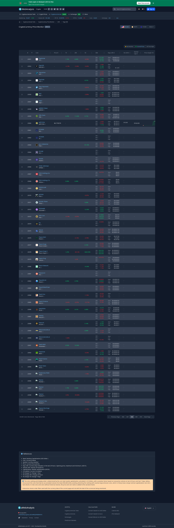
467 (127, 417)
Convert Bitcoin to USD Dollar (97, 517)
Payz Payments (43, 86)
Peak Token (42, 366)
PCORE (41, 151)
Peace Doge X (43, 251)
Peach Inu (42, 294)
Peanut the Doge (44, 408)
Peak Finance (43, 359)
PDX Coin (42, 215)
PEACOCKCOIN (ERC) (45, 337)
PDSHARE (42, 208)
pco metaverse (43, 144)
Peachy (41, 315)
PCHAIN (41, 129)
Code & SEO (115, 510)
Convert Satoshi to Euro (95, 514)
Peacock (41, 322)
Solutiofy (44, 526)
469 (136, 417)
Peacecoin (42, 273)
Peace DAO (42, 237)
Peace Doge (42, 244)
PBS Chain (42, 115)
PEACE (41, 230)
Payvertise (42, 72)
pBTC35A (42, 122)
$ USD (127, 27)
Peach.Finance (43, 301)
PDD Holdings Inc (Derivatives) (48, 173)
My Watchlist (130, 46)
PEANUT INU (43, 401)
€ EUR (144, 27)
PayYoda (41, 79)
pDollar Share (43, 201)
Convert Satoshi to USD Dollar (97, 510)
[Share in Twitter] (54, 9)
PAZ (40, 93)
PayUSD (41, 65)
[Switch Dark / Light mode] (139, 9)
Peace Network (43, 265)
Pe (40, 223)
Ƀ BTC (135, 27)
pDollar (41, 194)
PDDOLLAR (42, 187)
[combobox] (124, 9)
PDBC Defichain (44, 166)
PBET (40, 101)
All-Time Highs (150, 46)
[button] (31, 53)
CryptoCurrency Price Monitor (46, 22)
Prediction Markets (70, 520)
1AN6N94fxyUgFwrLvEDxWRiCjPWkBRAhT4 (30, 514)
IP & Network (116, 514)
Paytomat (42, 58)
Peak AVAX (42, 344)
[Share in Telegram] (60, 9)
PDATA (41, 159)
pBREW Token (43, 108)
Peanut (41, 387)
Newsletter (25, 518)
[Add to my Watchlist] (22, 59)
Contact (36, 518)
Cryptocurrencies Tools (29, 22)
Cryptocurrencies (58, 14)
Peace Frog (42, 258)
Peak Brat (42, 352)
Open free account (143, 3)
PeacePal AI (42, 280)
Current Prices (140, 46)
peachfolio (42, 308)
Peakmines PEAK (44, 373)
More (151, 27)
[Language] (143, 9)
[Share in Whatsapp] (51, 9)
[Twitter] (19, 518)
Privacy (31, 518)
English (149, 508)
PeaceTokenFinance (45, 287)
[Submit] (115, 9)
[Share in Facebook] (49, 9)
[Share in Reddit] (63, 9)
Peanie (41, 380)
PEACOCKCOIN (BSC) (45, 330)
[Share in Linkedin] (57, 9)
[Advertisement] (87, 36)
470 (141, 417)
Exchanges (75, 14)
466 (123, 417)
